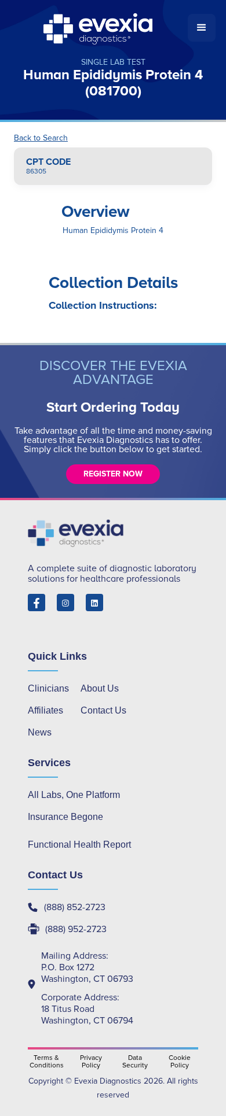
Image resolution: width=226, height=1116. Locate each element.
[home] (99, 27)
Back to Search (41, 138)
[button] (202, 28)
